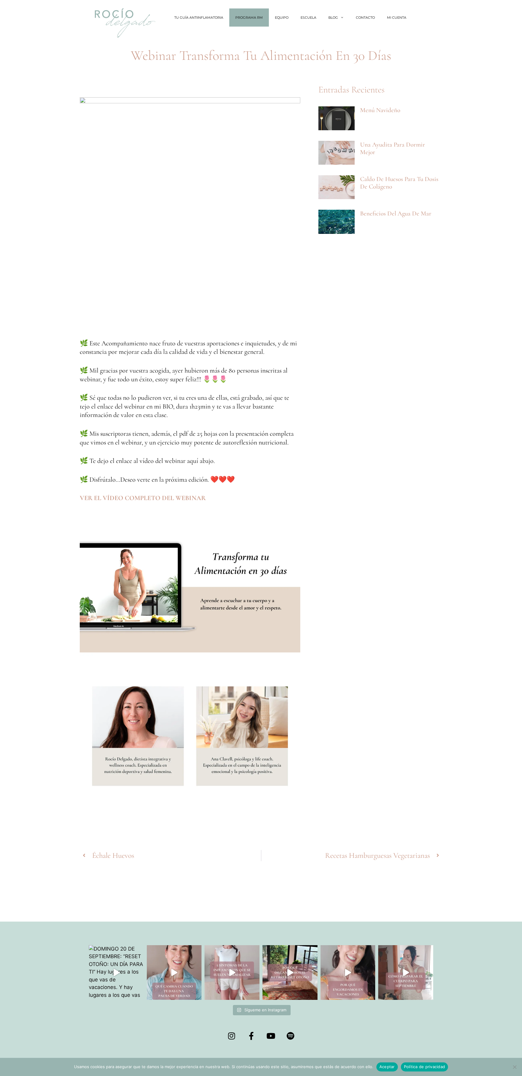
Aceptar (387, 1066)
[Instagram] (232, 1036)
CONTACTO (365, 17)
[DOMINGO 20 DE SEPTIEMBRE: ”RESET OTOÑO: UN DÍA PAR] (116, 972)
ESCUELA (308, 17)
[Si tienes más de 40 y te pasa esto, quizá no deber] (232, 972)
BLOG (333, 17)
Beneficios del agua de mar (395, 213)
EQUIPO (281, 17)
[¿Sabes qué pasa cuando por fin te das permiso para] (174, 972)
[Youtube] (271, 1036)
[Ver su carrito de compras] (419, 17)
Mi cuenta (396, 17)
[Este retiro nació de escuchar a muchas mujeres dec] (290, 972)
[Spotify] (291, 1036)
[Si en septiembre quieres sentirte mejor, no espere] (405, 972)
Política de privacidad (424, 1066)
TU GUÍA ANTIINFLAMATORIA (198, 17)
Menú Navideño (380, 110)
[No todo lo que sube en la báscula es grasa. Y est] (348, 972)
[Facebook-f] (251, 1036)
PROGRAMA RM (249, 17)
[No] (514, 1067)
